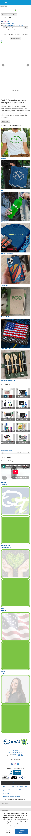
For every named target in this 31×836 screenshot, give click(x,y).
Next (28, 65)
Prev (3, 65)
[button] (3, 6)
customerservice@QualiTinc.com (14, 25)
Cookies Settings (8, 831)
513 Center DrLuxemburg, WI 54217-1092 (15, 751)
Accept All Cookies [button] (22, 832)
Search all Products (13, 30)
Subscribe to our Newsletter (9, 14)
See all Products (4, 448)
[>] (4, 453)
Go (26, 27)
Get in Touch (5, 121)
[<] (3, 453)
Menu (5, 2)
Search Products (15, 38)
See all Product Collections (6, 450)
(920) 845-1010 (9, 24)
